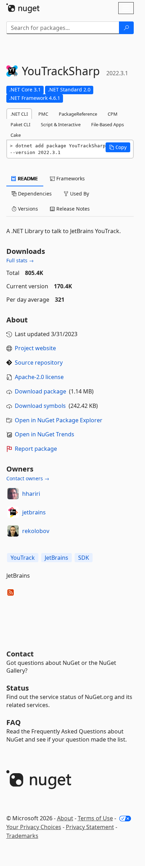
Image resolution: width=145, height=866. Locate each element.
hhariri (31, 494)
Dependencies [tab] (34, 193)
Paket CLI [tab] (20, 124)
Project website (35, 348)
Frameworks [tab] (70, 178)
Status (17, 688)
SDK (83, 558)
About (65, 818)
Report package (36, 449)
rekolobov (35, 531)
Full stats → (20, 260)
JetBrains (56, 558)
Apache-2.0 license (39, 377)
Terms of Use (95, 818)
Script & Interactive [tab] (61, 124)
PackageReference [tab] (78, 114)
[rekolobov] (13, 531)
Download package (40, 391)
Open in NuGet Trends (44, 434)
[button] (118, 147)
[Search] (126, 27)
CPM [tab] (113, 114)
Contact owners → (27, 478)
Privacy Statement (90, 827)
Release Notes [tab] (72, 208)
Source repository (39, 362)
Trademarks (22, 836)
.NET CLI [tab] (19, 114)
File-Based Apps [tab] (107, 124)
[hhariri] (13, 493)
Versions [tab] (27, 208)
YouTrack (23, 558)
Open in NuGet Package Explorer (58, 420)
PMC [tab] (43, 114)
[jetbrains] (13, 512)
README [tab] (27, 178)
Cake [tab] (16, 135)
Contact (20, 654)
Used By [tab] (79, 193)
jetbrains (34, 512)
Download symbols (40, 406)
